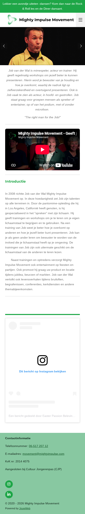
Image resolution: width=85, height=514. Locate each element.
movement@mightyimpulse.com (43, 453)
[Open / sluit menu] (80, 20)
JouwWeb (24, 508)
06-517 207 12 (38, 446)
